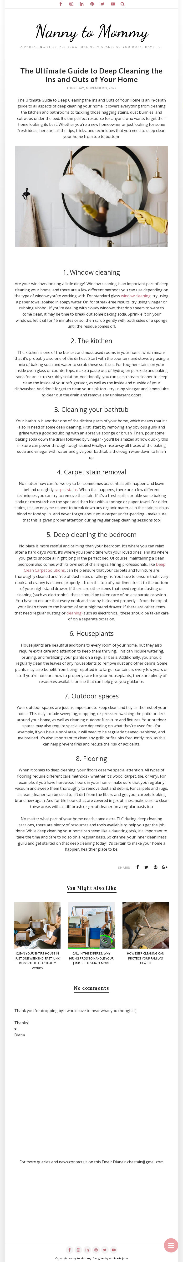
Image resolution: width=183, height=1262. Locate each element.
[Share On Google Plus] (164, 867)
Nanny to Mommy (91, 31)
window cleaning (136, 295)
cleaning (73, 613)
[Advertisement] (91, 1210)
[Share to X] (146, 867)
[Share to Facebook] (137, 867)
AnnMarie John (118, 1258)
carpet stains (66, 489)
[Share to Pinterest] (155, 867)
